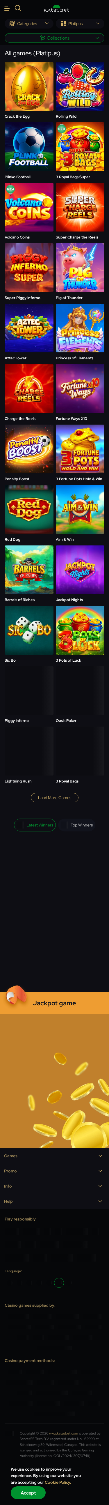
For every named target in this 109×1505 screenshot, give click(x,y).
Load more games (54, 797)
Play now (29, 72)
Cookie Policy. (58, 1482)
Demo (29, 88)
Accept (28, 1493)
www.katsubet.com (63, 1433)
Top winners (82, 825)
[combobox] (29, 24)
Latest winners (39, 825)
